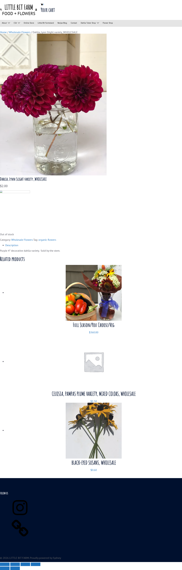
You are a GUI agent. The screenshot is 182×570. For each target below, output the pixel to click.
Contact (74, 23)
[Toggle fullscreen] (15, 564)
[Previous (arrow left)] (5, 568)
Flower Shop (108, 23)
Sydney (57, 558)
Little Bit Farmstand (46, 23)
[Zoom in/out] (5, 564)
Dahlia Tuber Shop (88, 23)
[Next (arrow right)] (15, 568)
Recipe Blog (62, 23)
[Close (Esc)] (35, 564)
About (4, 23)
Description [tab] (11, 245)
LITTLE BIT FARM (19, 7)
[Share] (25, 564)
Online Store (29, 23)
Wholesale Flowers (19, 32)
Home (3, 32)
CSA (15, 23)
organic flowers (47, 240)
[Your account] (36, 10)
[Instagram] (20, 516)
